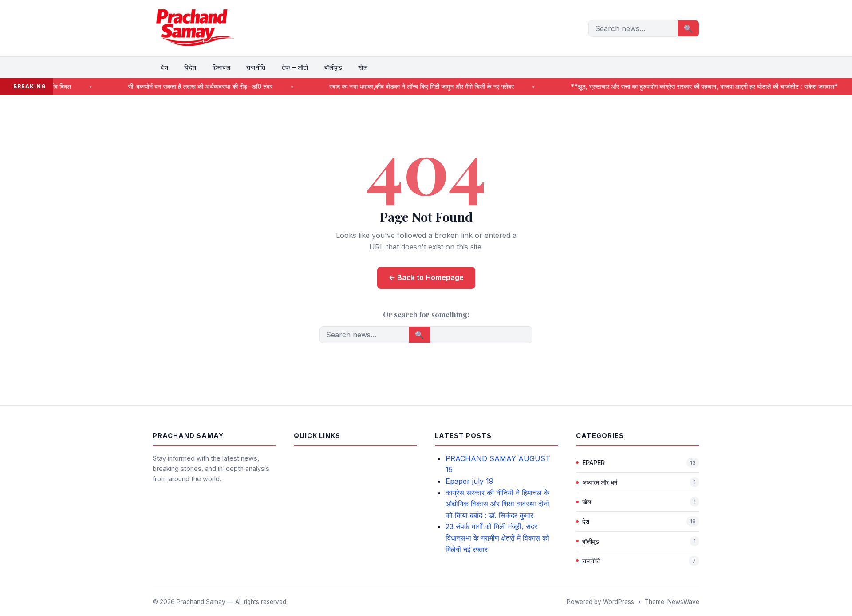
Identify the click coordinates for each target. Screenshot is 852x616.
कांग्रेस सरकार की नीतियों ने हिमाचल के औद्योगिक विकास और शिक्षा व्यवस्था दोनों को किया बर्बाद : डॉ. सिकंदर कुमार (497, 504)
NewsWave (683, 601)
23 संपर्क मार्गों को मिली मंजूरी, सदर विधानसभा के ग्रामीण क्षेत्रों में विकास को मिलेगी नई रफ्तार (497, 537)
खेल (362, 67)
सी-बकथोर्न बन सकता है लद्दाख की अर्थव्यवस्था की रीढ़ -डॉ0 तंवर (176, 86)
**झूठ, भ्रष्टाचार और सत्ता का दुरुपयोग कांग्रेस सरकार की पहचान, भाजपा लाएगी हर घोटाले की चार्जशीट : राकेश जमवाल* (681, 86)
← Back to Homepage (426, 277)
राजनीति (255, 67)
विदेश (190, 67)
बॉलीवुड (333, 67)
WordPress (618, 601)
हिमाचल (221, 67)
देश (164, 67)
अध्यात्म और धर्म (599, 482)
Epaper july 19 (469, 481)
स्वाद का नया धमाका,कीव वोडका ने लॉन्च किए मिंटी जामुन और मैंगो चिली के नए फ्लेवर (398, 86)
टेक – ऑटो (295, 67)
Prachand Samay (201, 601)
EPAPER (593, 462)
